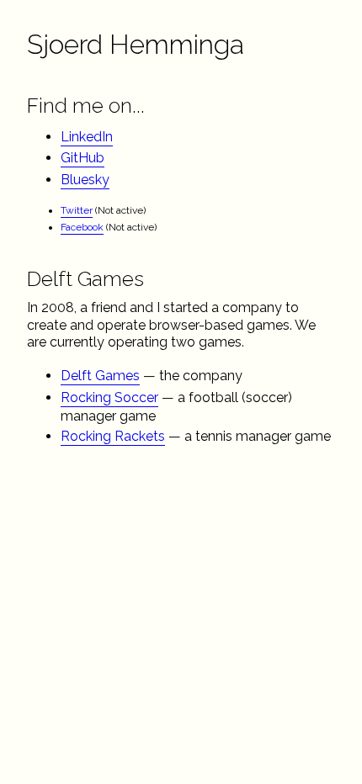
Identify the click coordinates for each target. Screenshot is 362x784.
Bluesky (85, 180)
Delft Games (100, 376)
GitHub (82, 158)
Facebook (82, 227)
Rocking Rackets (113, 436)
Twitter (77, 210)
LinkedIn (87, 137)
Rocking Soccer (109, 397)
